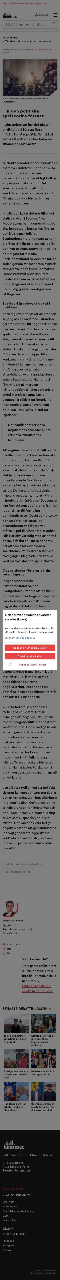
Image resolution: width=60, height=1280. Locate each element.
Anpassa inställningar (32, 665)
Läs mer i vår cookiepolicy (20, 638)
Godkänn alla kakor (30, 656)
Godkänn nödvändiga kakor (30, 648)
